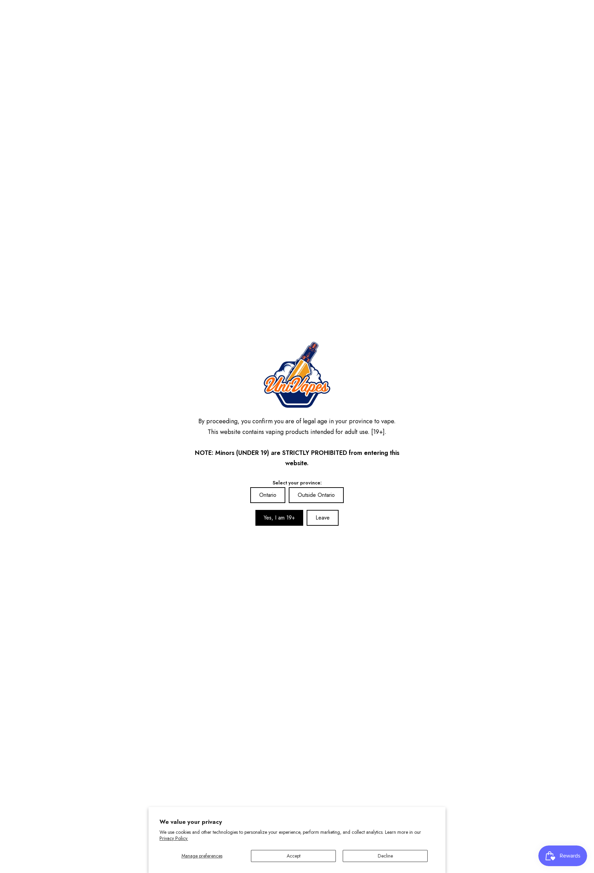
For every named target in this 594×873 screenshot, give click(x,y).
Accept (293, 855)
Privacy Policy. (174, 838)
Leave (323, 518)
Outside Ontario (316, 495)
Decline (385, 855)
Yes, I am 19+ (279, 518)
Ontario (267, 495)
